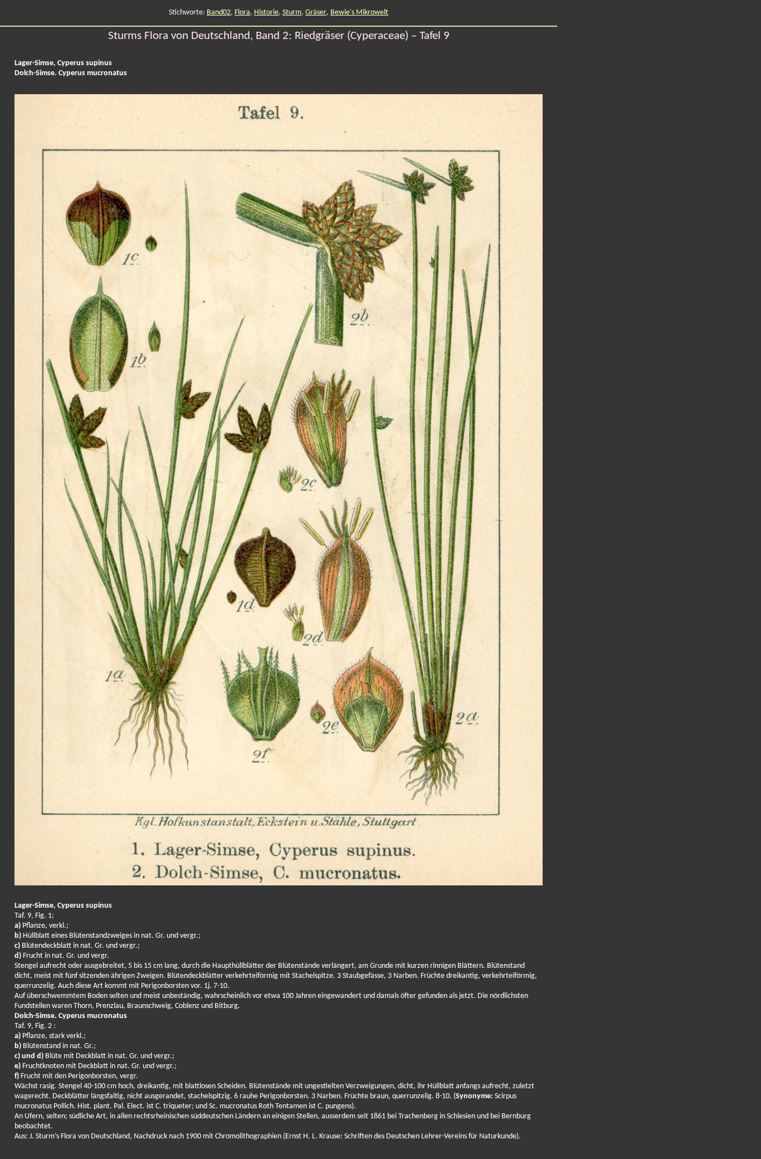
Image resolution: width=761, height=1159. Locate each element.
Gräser (315, 12)
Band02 (219, 12)
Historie (266, 12)
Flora (242, 12)
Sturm (291, 12)
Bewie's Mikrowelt (359, 12)
